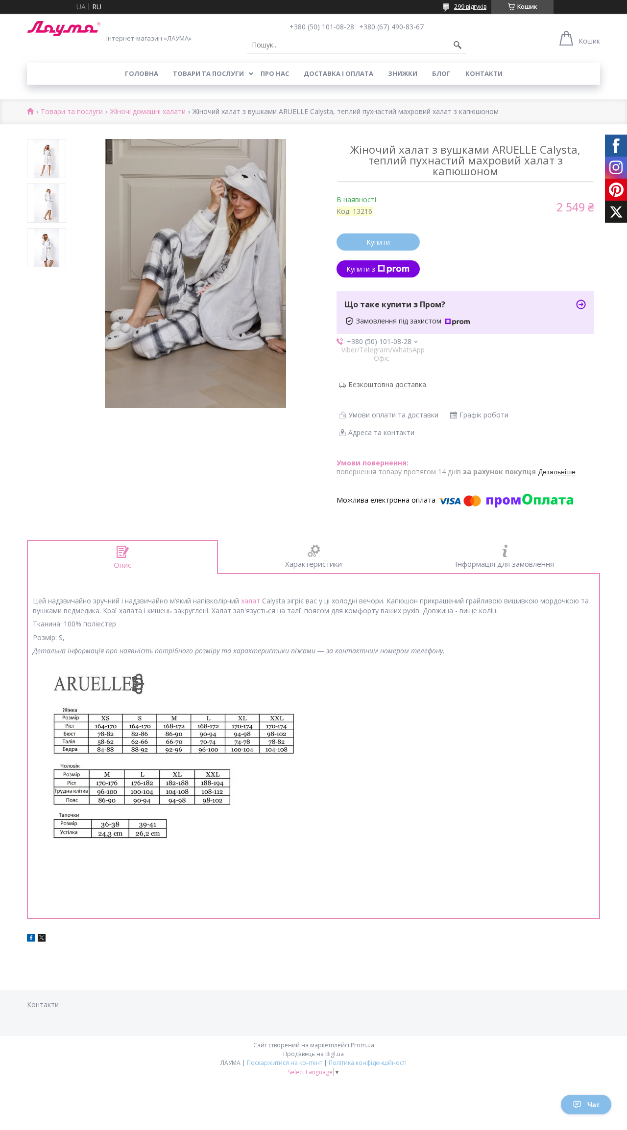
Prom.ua (362, 1045)
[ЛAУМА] (63, 28)
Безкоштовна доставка (387, 384)
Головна (141, 73)
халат (250, 600)
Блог (441, 73)
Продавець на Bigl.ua (313, 1054)
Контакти (484, 73)
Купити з (360, 269)
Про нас (275, 73)
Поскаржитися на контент (284, 1063)
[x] (42, 939)
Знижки (402, 73)
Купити (378, 242)
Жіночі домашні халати (148, 112)
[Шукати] (457, 45)
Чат (593, 1104)
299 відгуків (470, 6)
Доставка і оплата (338, 73)
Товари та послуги (208, 73)
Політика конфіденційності (368, 1063)
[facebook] (31, 939)
